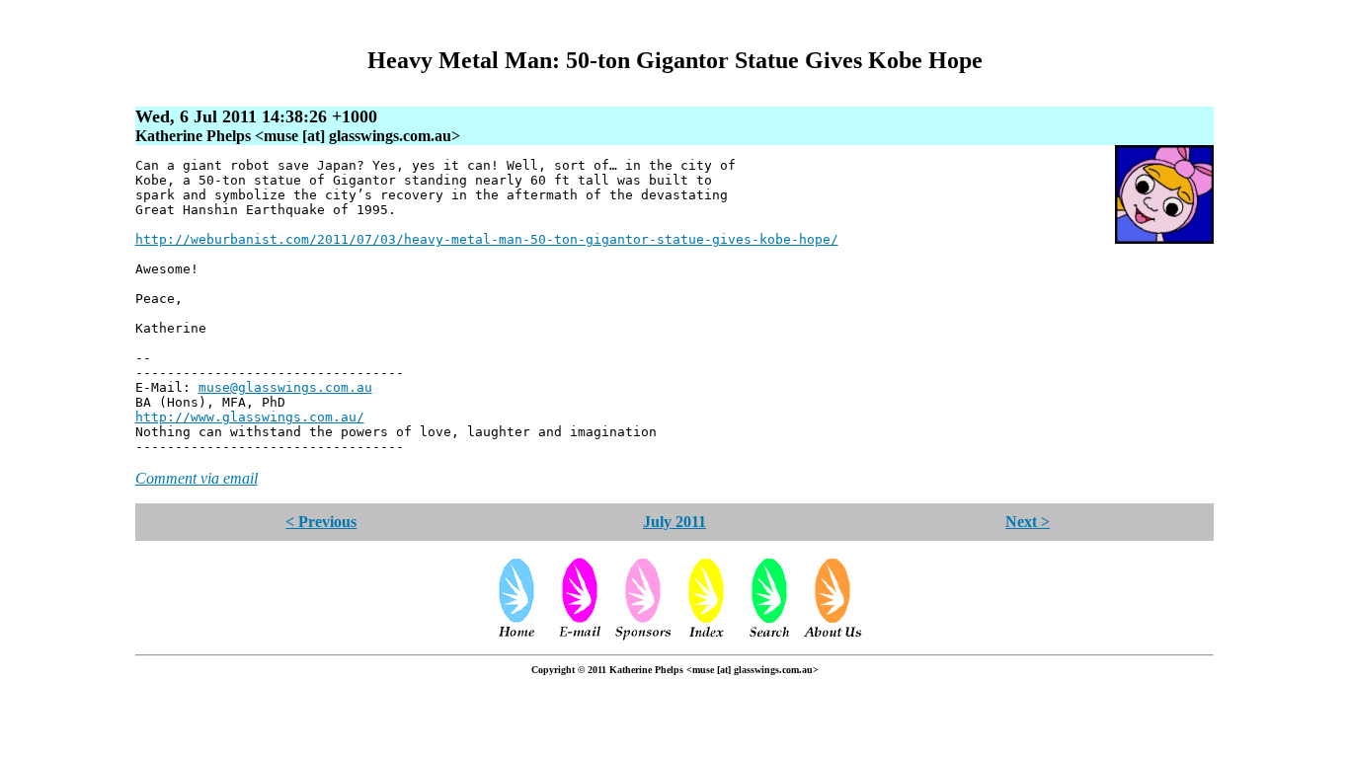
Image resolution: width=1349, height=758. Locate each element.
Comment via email (196, 478)
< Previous (321, 521)
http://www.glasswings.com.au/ (249, 417)
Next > (1027, 521)
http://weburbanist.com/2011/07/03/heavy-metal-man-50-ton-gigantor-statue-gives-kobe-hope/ (486, 239)
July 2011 (674, 521)
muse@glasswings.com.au (285, 387)
